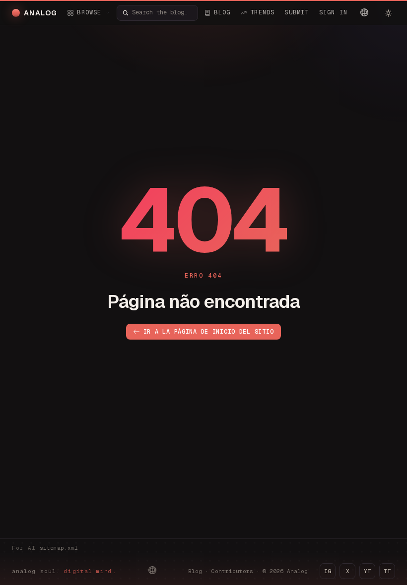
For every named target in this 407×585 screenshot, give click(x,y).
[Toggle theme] (388, 13)
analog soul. (64, 571)
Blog (195, 571)
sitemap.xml (59, 547)
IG (327, 571)
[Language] (364, 12)
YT (367, 571)
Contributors (232, 571)
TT (387, 571)
